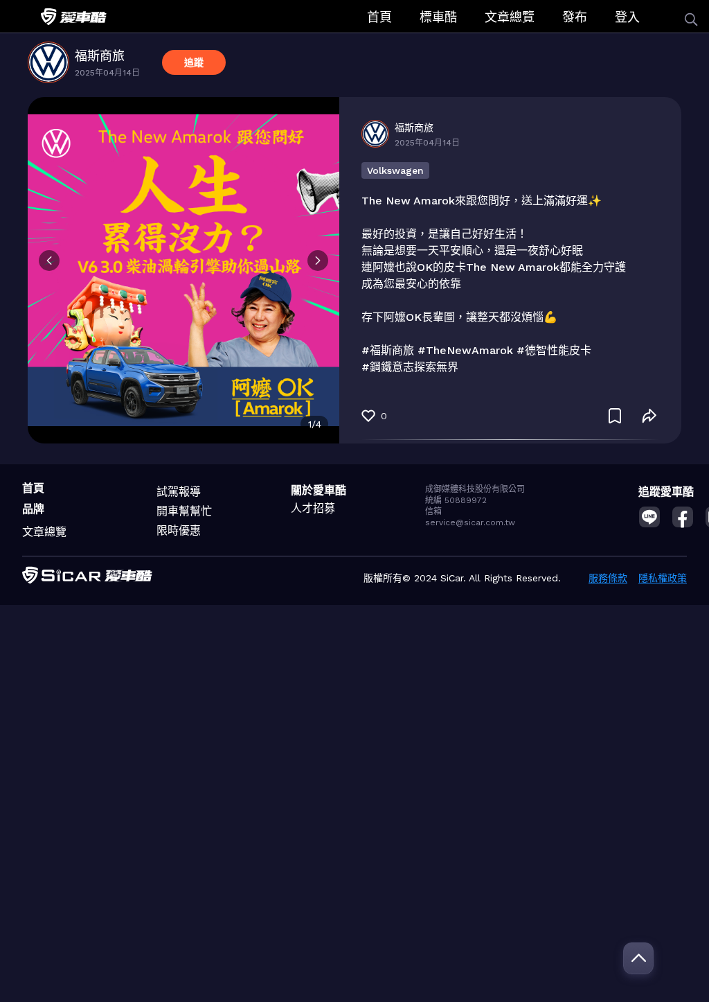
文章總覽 (510, 17)
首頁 (379, 17)
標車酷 (438, 17)
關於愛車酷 (318, 490)
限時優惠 (178, 530)
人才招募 (313, 508)
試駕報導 (178, 491)
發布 (574, 17)
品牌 (33, 509)
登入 (627, 17)
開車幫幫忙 (184, 511)
